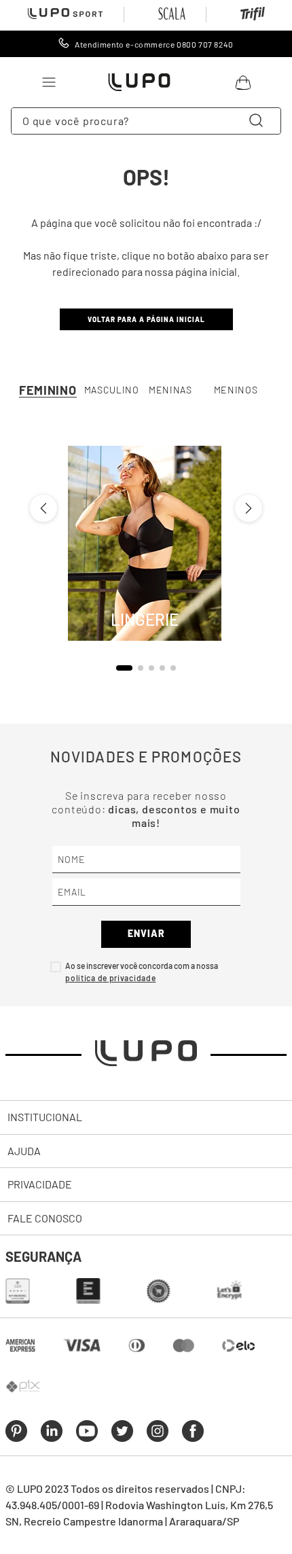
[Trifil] (252, 16)
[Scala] (171, 14)
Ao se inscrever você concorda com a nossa (141, 965)
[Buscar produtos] (259, 121)
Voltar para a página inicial (146, 319)
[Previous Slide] (43, 508)
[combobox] (146, 121)
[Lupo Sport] (65, 14)
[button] (124, 668)
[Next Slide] (248, 508)
